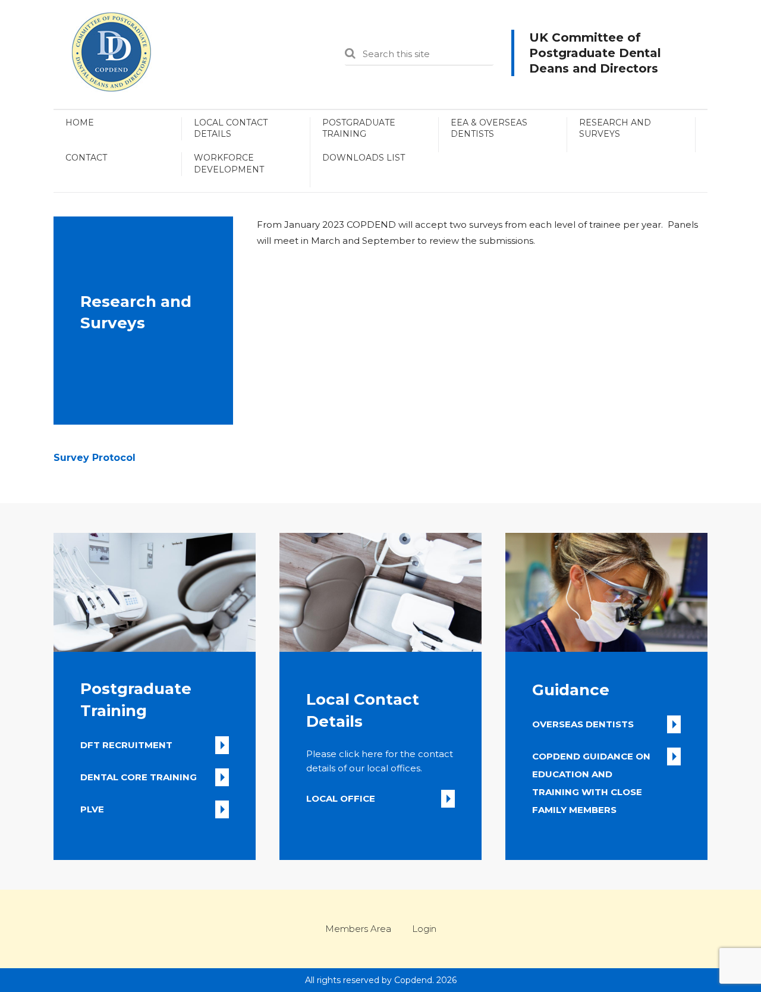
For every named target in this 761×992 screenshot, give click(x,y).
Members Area (358, 928)
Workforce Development (229, 163)
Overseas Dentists (583, 724)
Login (424, 928)
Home (79, 122)
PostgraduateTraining (358, 128)
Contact (86, 157)
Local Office (340, 798)
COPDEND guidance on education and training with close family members (591, 758)
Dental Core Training (138, 777)
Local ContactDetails (231, 128)
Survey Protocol (95, 457)
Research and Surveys (615, 128)
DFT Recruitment (126, 745)
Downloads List (363, 157)
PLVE (92, 809)
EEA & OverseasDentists (489, 128)
